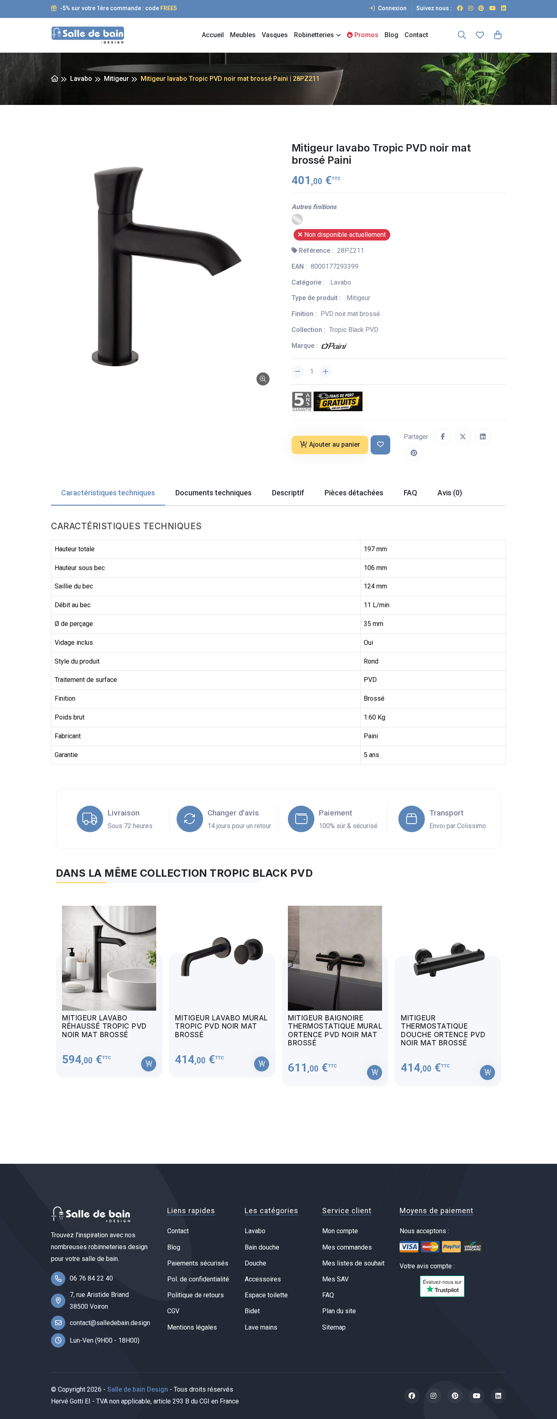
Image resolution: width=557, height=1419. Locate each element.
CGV (173, 1311)
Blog (391, 35)
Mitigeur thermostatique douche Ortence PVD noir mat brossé (443, 1030)
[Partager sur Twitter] (463, 436)
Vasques (275, 35)
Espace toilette (266, 1295)
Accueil (213, 35)
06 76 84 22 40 (91, 1278)
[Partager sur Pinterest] (414, 453)
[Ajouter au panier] (148, 1063)
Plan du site (339, 1311)
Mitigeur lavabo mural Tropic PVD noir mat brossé (221, 1026)
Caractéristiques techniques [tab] (108, 492)
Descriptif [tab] (288, 492)
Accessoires (263, 1279)
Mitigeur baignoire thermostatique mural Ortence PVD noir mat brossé (335, 1030)
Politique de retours (195, 1295)
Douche (255, 1263)
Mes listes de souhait (353, 1263)
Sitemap (334, 1327)
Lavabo (81, 78)
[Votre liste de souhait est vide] (480, 35)
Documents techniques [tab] (213, 492)
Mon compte (340, 1231)
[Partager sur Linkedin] (483, 436)
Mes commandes (347, 1247)
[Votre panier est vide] (498, 35)
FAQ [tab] (410, 492)
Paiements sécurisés (197, 1263)
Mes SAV (335, 1279)
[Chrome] (297, 219)
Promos (365, 35)
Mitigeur (116, 78)
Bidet (252, 1311)
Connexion (392, 8)
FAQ (328, 1295)
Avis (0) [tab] (450, 492)
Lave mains (261, 1327)
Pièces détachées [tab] (354, 492)
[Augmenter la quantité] (325, 371)
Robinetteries (314, 35)
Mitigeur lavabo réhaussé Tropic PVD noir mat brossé (104, 1026)
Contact (416, 35)
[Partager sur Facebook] (443, 436)
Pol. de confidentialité (198, 1279)
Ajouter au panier (334, 444)
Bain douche (262, 1247)
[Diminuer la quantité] (298, 371)
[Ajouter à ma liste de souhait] (380, 444)
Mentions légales (192, 1327)
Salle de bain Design (137, 1389)
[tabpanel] (278, 989)
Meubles (243, 35)
